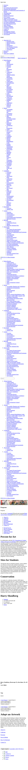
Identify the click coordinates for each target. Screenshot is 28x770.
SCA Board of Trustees (12, 47)
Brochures (6, 522)
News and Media (11, 48)
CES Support (7, 34)
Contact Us (6, 29)
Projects (5, 52)
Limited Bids (7, 14)
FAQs (6, 759)
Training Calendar (9, 755)
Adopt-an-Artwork (8, 531)
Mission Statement (11, 43)
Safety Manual (7, 25)
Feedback (6, 30)
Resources (6, 51)
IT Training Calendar (9, 27)
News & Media (7, 521)
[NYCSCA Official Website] (8, 57)
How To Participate (8, 524)
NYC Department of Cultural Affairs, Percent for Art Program (13, 541)
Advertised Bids (7, 13)
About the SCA (7, 40)
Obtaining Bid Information (10, 9)
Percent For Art (7, 527)
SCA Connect (7, 17)
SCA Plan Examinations (9, 22)
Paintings (6, 599)
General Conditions (8, 26)
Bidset (5, 6)
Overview (6, 5)
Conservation (7, 530)
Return (5, 604)
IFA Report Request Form (10, 23)
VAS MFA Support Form (10, 33)
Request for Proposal (8, 15)
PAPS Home (7, 533)
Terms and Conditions (9, 53)
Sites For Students (8, 529)
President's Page (10, 41)
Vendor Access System (9, 18)
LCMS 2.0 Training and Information (12, 21)
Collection (6, 518)
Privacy (7, 757)
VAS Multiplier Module (9, 31)
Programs (6, 520)
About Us (6, 517)
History (8, 44)
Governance (9, 49)
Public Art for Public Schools (10, 19)
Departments (10, 45)
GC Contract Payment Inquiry (11, 7)
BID (6, 752)
